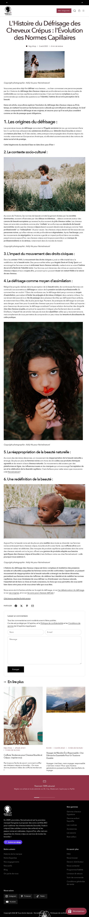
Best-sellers (71, 837)
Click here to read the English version (17, 598)
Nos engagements (11, 862)
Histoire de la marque (13, 854)
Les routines (72, 825)
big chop (32, 46)
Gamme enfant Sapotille (73, 819)
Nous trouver (72, 858)
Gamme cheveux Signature (74, 813)
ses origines (14, 593)
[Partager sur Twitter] (21, 605)
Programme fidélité (75, 869)
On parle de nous (11, 873)
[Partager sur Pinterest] (27, 605)
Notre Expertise (10, 858)
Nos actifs (8, 865)
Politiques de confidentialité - (61, 913)
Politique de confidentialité (52, 623)
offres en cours (37, 3)
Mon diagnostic (64, 11)
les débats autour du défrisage (71, 590)
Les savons (71, 833)
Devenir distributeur (75, 862)
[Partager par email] (32, 605)
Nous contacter (73, 865)
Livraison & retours (75, 873)
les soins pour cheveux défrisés (40, 593)
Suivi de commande (75, 877)
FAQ (68, 854)
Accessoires (72, 829)
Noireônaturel (14, 472)
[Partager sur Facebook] (15, 605)
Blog (6, 869)
